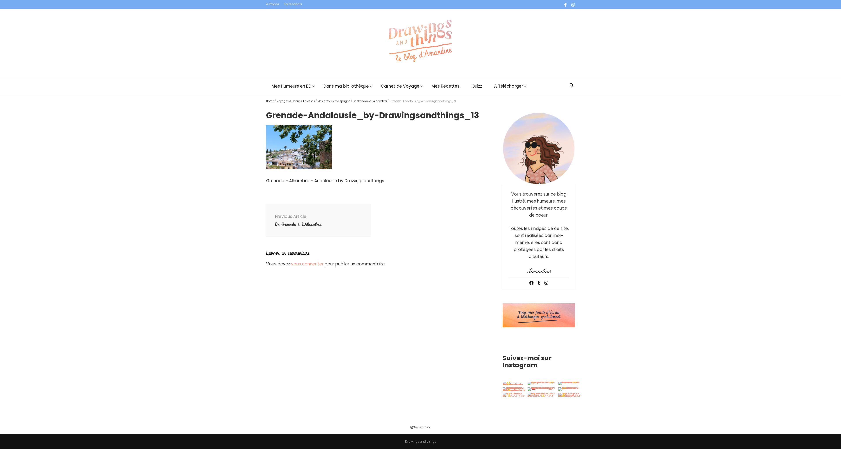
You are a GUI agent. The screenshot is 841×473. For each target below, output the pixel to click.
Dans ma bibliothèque (346, 86)
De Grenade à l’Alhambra (370, 101)
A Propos (272, 4)
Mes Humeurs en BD (291, 86)
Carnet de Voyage (400, 86)
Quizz (477, 86)
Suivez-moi (422, 427)
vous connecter (307, 264)
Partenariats (293, 4)
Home (270, 101)
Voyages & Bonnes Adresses (296, 101)
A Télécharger (508, 86)
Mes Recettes (445, 86)
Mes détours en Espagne (334, 101)
